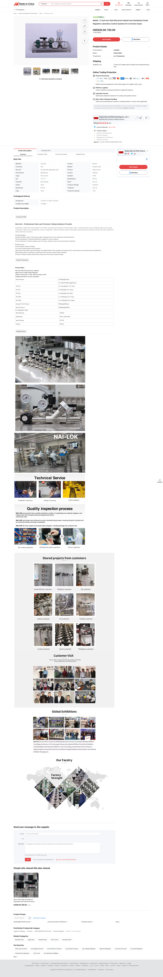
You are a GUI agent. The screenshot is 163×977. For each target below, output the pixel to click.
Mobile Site (122, 963)
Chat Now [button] (137, 39)
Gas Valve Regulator (136, 949)
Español (43, 965)
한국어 (96, 965)
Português (50, 965)
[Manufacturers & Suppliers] (24, 4)
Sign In (96, 142)
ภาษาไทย (112, 965)
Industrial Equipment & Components (28, 13)
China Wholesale (74, 963)
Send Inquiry (106, 39)
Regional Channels (104, 963)
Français (57, 965)
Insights (129, 963)
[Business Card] (147, 159)
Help (115, 10)
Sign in (147, 5)
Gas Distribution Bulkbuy (51, 953)
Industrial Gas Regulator (22, 953)
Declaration (101, 969)
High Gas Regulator (105, 949)
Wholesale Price (84, 963)
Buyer (106, 10)
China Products (45, 963)
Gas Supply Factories (37, 949)
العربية (91, 965)
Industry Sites (93, 963)
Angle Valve (31, 940)
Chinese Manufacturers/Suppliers (59, 963)
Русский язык (64, 965)
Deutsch (78, 965)
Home (15, 13)
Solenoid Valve (42, 940)
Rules (148, 10)
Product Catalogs (40, 918)
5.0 (126, 154)
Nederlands (85, 965)
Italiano (72, 965)
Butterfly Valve (19, 940)
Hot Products (35, 963)
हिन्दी (107, 965)
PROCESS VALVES (87, 922)
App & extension (126, 10)
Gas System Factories (71, 949)
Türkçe (118, 965)
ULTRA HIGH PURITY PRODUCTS (57, 922)
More (15, 957)
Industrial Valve (66, 940)
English (37, 965)
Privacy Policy (109, 969)
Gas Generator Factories (54, 949)
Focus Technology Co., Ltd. (69, 969)
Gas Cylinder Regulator (89, 949)
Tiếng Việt (124, 965)
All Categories (20, 10)
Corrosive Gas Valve (121, 949)
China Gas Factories (21, 949)
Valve (40, 13)
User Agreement (92, 969)
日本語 (102, 965)
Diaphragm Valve (48, 13)
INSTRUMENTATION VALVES (22, 922)
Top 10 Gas (36, 953)
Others (117, 922)
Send (27, 859)
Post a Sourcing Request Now (66, 859)
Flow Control (54, 940)
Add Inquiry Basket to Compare (51, 79)
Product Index (114, 963)
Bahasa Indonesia (133, 965)
